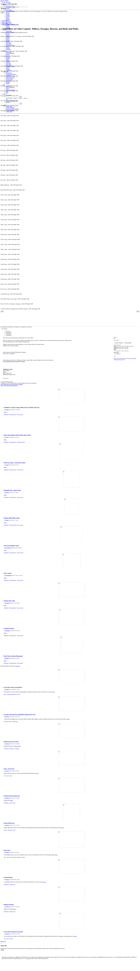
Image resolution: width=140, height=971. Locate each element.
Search (4, 94)
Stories (7, 25)
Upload (4, 105)
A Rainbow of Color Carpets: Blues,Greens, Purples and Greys (21, 407)
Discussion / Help (10, 6)
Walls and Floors (13, 414)
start (2, 311)
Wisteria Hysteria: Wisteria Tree (12, 795)
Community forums (10, 24)
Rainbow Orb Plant (9, 904)
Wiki (7, 92)
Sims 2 (4, 8)
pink (132, 358)
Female (5, 830)
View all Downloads (127, 342)
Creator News (9, 106)
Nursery (10, 721)
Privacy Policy (14, 961)
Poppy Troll (7, 850)
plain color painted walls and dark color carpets (17, 435)
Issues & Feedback (10, 87)
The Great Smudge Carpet (11, 545)
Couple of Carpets (9, 628)
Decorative (12, 748)
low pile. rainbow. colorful (119, 359)
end (138, 311)
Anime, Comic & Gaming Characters (14, 857)
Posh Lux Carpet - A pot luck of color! (15, 462)
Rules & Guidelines (10, 90)
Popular (7, 14)
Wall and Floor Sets (21, 442)
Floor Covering (20, 414)
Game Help (8, 21)
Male (19, 694)
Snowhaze (7, 409)
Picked (7, 18)
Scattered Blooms (8, 877)
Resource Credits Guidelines (12, 109)
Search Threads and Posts (12, 101)
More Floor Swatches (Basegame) (13, 656)
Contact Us (7, 961)
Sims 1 (4, 4)
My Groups (8, 80)
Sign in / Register (5, 0)
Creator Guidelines (10, 107)
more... (5, 412)
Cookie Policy (22, 961)
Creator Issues (9, 111)
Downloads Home (10, 11)
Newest (7, 12)
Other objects (15, 721)
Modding (8, 19)
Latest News (9, 86)
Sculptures (17, 748)
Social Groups (9, 79)
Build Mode (6, 414)
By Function (6, 748)
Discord (7, 83)
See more (18, 666)
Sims (5, 694)
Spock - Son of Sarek (9, 768)
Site (4, 84)
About (7, 88)
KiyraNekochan (8, 547)
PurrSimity (7, 603)
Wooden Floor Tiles (9, 601)
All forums (8, 75)
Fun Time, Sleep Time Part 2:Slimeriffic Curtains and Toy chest (19, 714)
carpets (115, 358)
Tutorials (8, 20)
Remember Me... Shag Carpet (12, 490)
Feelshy (6, 437)
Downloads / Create (10, 7)
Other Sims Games (10, 77)
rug (118, 358)
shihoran (7, 658)
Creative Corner (9, 78)
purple (135, 358)
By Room (6, 721)
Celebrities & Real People (12, 694)
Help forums (9, 23)
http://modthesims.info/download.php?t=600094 (14, 361)
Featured (8, 16)
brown (128, 358)
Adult (14, 830)
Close (2, 950)
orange (125, 358)
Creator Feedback (10, 110)
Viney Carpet (7, 573)
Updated (8, 15)
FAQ (7, 91)
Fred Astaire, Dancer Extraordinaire (13, 687)
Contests (8, 27)
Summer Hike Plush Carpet (12, 518)
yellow (121, 358)
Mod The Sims (6, 2)
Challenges (8, 28)
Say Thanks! (4, 328)
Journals (8, 82)
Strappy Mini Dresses (9, 823)
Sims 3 (4, 29)
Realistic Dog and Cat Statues (11, 741)
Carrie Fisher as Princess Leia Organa (13, 931)
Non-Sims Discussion (11, 74)
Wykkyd (7, 464)
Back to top (3, 941)
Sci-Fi (8, 775)
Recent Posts (9, 73)
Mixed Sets (10, 830)
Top (3, 961)
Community (5, 71)
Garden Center (12, 802)
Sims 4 (4, 50)
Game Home (9, 10)
